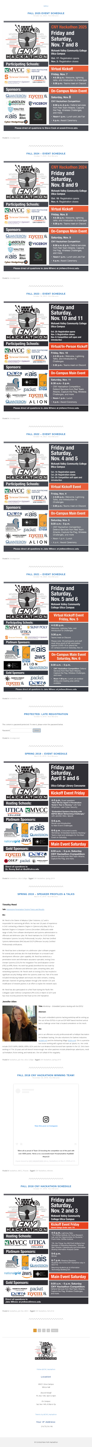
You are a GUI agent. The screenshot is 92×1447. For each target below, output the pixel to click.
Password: (6, 730)
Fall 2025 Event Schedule (46, 13)
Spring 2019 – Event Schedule (46, 753)
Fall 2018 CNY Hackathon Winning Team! (46, 1075)
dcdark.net (43, 1040)
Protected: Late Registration (46, 714)
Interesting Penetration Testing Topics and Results (25, 909)
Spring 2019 (50, 878)
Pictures (25, 1171)
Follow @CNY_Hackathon (46, 1369)
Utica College (22, 878)
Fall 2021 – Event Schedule (46, 574)
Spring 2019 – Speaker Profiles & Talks (46, 894)
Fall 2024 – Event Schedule (46, 153)
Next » (54, 1330)
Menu (46, 6)
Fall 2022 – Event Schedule (46, 434)
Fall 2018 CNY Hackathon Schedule (46, 1186)
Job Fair (20, 1060)
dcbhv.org (71, 1040)
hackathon (13, 698)
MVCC (20, 698)
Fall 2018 (50, 1311)
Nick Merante (53, 16)
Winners (50, 1171)
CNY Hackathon (39, 878)
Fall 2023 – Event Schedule (46, 293)
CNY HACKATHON (36, 1161)
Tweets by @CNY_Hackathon (46, 1414)
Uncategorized (14, 138)
